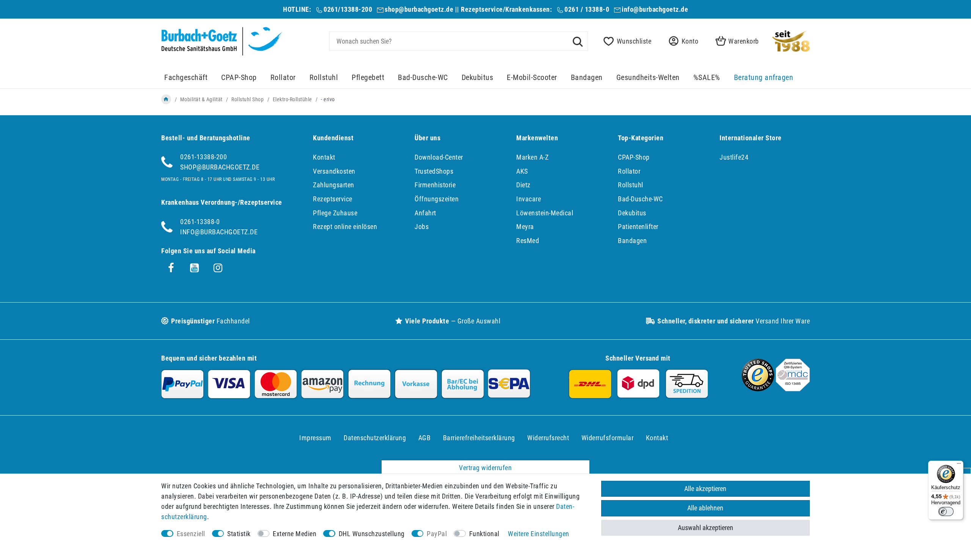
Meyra (525, 227)
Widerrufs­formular (607, 438)
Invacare (528, 199)
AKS (522, 171)
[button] (681, 41)
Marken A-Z (532, 157)
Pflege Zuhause (335, 213)
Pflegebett (368, 77)
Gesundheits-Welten (648, 77)
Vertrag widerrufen (485, 468)
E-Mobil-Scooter (532, 77)
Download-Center (439, 157)
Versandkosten (334, 171)
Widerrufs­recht (548, 438)
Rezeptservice (332, 199)
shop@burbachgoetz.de (419, 9)
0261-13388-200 (203, 157)
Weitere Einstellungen (538, 534)
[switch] (946, 511)
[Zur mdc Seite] (793, 389)
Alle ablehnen (705, 508)
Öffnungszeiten (437, 199)
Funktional (484, 534)
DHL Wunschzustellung (372, 534)
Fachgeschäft (185, 77)
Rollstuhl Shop (247, 99)
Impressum (315, 438)
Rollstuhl (324, 77)
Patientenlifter (638, 227)
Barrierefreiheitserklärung (479, 438)
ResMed (527, 241)
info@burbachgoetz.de (655, 9)
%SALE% (706, 77)
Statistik (239, 534)
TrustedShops (434, 171)
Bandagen (587, 77)
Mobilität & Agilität (201, 99)
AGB (424, 438)
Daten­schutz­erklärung (375, 438)
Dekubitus (477, 77)
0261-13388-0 (200, 222)
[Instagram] (218, 268)
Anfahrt (425, 213)
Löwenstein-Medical (544, 213)
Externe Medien (294, 534)
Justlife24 (734, 157)
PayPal (437, 534)
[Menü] (958, 465)
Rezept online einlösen (345, 227)
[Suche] (578, 41)
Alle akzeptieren (705, 489)
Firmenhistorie (435, 185)
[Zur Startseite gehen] (166, 99)
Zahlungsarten (333, 185)
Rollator (283, 77)
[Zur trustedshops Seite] (758, 389)
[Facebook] (171, 268)
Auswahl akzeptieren (705, 528)
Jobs (422, 227)
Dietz (523, 185)
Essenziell (191, 534)
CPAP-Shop (239, 77)
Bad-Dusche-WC (423, 77)
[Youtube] (194, 268)
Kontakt (324, 157)
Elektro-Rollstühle (292, 99)
